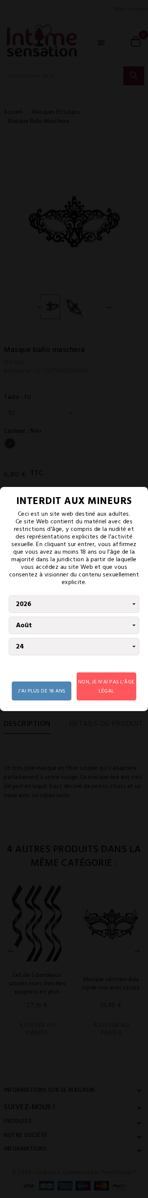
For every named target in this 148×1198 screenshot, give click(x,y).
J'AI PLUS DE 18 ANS (42, 690)
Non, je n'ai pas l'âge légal (106, 686)
